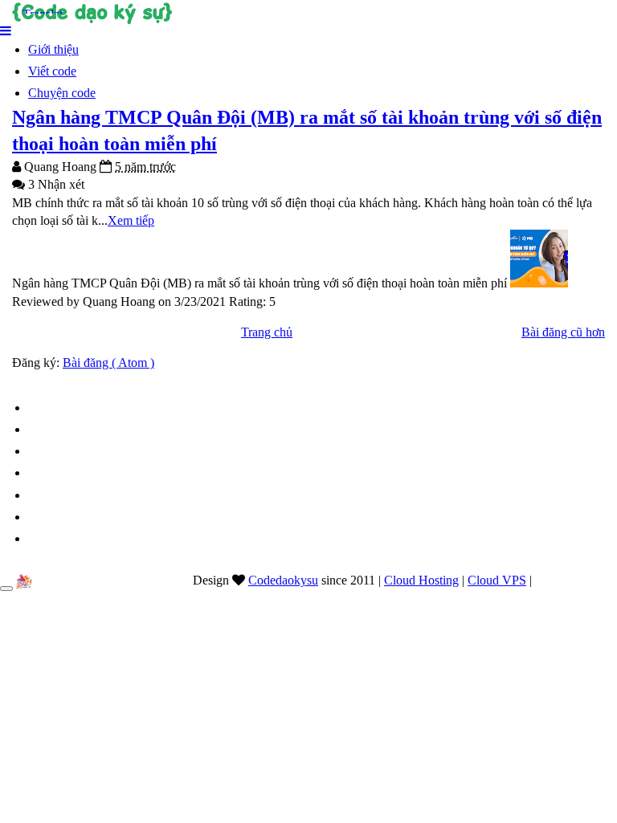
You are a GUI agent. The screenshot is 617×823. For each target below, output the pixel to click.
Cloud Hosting (421, 580)
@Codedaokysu (576, 580)
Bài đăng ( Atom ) (108, 362)
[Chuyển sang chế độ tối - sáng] (6, 588)
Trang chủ (266, 332)
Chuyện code (62, 93)
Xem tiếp (131, 220)
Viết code (52, 71)
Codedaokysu (283, 580)
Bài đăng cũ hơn (563, 332)
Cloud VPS (497, 580)
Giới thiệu (53, 49)
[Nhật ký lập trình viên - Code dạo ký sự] (308, 12)
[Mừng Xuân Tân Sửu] (24, 581)
